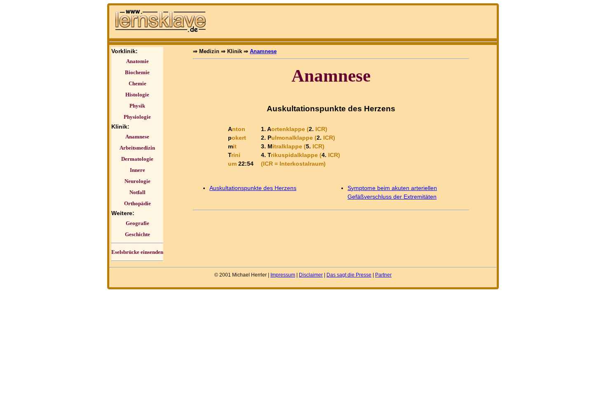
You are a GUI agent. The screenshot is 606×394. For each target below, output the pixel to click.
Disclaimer (311, 275)
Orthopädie (137, 203)
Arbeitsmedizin (137, 148)
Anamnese (137, 137)
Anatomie (137, 61)
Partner (383, 275)
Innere (137, 170)
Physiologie (137, 117)
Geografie (137, 223)
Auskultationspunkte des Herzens (252, 188)
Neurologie (137, 181)
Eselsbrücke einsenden (137, 252)
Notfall (137, 192)
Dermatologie (137, 159)
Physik (137, 106)
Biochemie (137, 72)
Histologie (137, 94)
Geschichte (137, 234)
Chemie (137, 83)
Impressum (282, 275)
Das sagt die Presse (348, 275)
